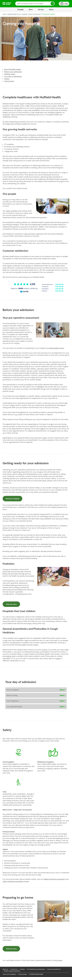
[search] (35, 3)
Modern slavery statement (12, 971)
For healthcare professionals (36, 969)
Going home (9, 81)
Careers (22, 969)
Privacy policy (23, 974)
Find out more (11, 604)
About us (5, 969)
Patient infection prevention (54, 879)
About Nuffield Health (12, 69)
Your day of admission (13, 76)
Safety (6, 79)
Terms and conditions (9, 974)
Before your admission (13, 72)
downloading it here (56, 348)
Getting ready (9, 74)
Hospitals (20, 9)
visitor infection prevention (13, 881)
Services (41, 9)
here (60, 960)
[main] (36, 489)
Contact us (14, 969)
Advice (51, 9)
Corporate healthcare (53, 969)
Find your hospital (12, 499)
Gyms (31, 9)
